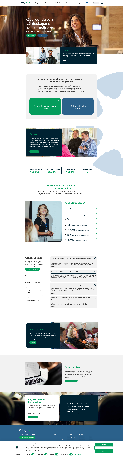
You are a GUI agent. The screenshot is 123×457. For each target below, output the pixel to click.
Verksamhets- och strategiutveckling (33, 300)
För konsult (48, 3)
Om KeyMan (58, 3)
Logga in (80, 3)
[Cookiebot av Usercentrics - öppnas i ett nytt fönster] (17, 454)
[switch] (46, 454)
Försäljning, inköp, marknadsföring (32, 290)
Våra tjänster (38, 3)
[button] (27, 55)
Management (28, 292)
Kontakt (68, 3)
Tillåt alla (104, 444)
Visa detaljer (78, 454)
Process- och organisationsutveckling (33, 295)
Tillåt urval (103, 447)
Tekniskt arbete (28, 297)
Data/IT (26, 287)
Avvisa (103, 451)
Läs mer (64, 58)
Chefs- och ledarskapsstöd (31, 284)
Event (74, 3)
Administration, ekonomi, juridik (32, 282)
